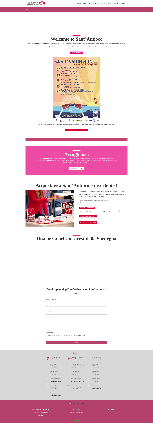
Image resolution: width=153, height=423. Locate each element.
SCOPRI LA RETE (76, 53)
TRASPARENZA (111, 409)
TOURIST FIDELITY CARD (88, 222)
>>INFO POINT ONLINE (76, 168)
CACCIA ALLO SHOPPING (87, 216)
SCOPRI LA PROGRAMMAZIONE (76, 130)
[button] (123, 3)
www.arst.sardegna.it (96, 388)
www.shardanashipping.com (77, 381)
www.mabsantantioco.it (55, 381)
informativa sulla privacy (79, 335)
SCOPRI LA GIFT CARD (87, 208)
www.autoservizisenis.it (55, 395)
